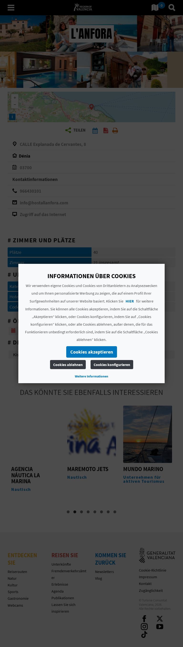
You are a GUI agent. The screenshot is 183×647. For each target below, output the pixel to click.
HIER (130, 301)
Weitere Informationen (91, 376)
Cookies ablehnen (67, 364)
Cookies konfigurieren (111, 364)
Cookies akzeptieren (91, 352)
